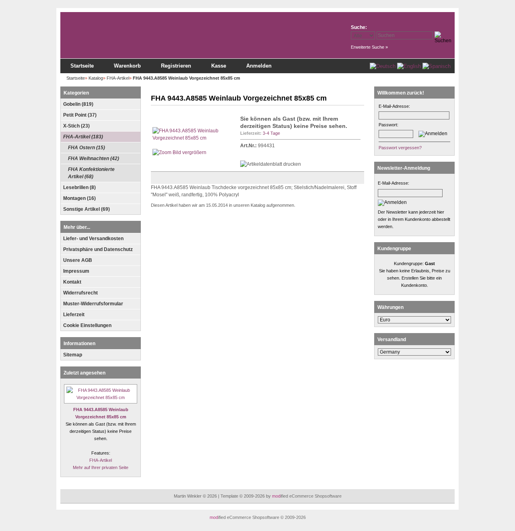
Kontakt (72, 282)
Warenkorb (127, 66)
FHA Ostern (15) (86, 147)
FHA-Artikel (100, 460)
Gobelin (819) (78, 104)
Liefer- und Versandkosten (93, 238)
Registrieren (176, 66)
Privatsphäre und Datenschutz (98, 249)
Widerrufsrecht (80, 293)
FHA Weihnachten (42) (93, 158)
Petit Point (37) (80, 115)
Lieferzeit (73, 314)
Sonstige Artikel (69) (86, 209)
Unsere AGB (77, 260)
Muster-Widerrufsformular (93, 304)
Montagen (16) (79, 198)
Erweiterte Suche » (369, 47)
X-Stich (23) (76, 126)
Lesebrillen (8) (79, 187)
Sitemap (72, 355)
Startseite (82, 66)
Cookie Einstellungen (87, 325)
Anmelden (259, 66)
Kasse (218, 66)
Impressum (76, 271)
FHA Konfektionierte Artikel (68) (91, 173)
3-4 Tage (271, 133)
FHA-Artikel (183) (83, 137)
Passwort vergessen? (400, 147)
